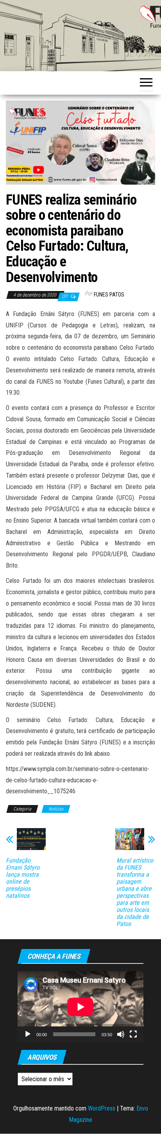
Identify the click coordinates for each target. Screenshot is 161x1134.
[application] (80, 1006)
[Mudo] (121, 1034)
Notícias (55, 809)
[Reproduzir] (28, 1034)
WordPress (101, 1108)
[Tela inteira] (133, 1034)
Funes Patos (109, 294)
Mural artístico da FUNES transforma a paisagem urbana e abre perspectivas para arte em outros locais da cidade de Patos (134, 892)
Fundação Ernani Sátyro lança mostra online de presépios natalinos (22, 878)
